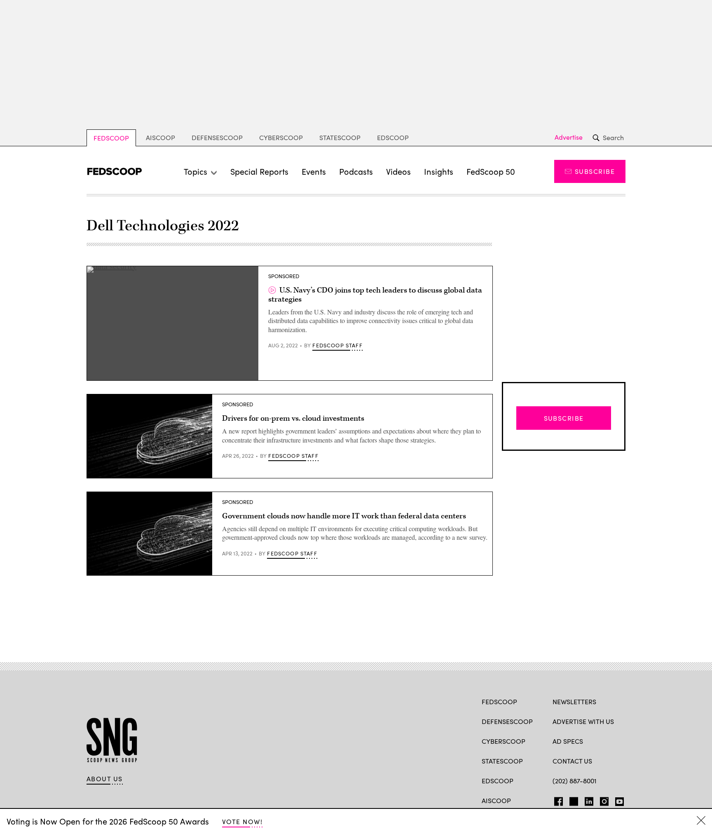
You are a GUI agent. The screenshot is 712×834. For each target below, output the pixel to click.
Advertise (569, 137)
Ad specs (568, 741)
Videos (398, 171)
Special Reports (259, 171)
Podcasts (356, 171)
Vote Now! (242, 821)
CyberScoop (281, 137)
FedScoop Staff (337, 345)
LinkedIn (589, 800)
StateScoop (340, 137)
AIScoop (160, 137)
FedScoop (111, 138)
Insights (438, 171)
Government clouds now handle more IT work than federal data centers (344, 516)
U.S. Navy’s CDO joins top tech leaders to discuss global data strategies (375, 295)
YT (617, 800)
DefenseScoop (217, 137)
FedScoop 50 (490, 171)
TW (572, 800)
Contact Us (572, 761)
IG (601, 800)
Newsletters (574, 701)
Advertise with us (583, 721)
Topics (195, 171)
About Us (105, 779)
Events (314, 171)
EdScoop (393, 137)
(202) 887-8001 (575, 780)
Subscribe (595, 171)
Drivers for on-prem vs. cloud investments (293, 418)
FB (556, 800)
